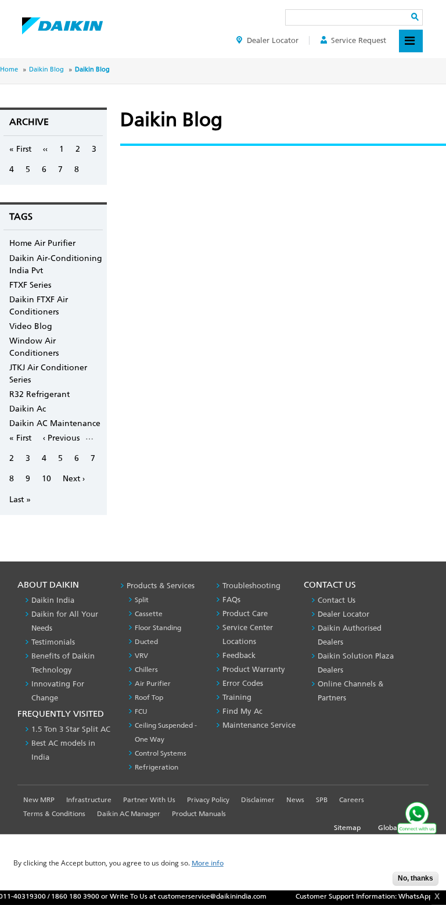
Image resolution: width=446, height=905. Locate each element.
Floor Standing (158, 628)
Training (236, 697)
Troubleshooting (251, 585)
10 (46, 479)
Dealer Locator (272, 40)
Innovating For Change (57, 690)
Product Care (245, 613)
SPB (322, 800)
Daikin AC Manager (128, 814)
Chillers (146, 670)
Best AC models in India (63, 750)
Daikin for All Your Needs (64, 621)
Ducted (146, 642)
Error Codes (242, 683)
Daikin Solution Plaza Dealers (356, 663)
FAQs (231, 599)
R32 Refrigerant (39, 394)
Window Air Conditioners (34, 347)
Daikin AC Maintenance (54, 423)
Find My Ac (242, 711)
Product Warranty (253, 669)
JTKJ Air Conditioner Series (48, 374)
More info (208, 863)
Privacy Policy (208, 800)
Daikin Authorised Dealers (350, 635)
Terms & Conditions (54, 814)
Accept (375, 882)
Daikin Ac (27, 409)
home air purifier (42, 243)
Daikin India (52, 600)
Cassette (149, 614)
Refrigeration (156, 767)
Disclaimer (258, 800)
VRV (141, 656)
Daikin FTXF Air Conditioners (38, 306)
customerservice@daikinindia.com (203, 896)
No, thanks (415, 878)
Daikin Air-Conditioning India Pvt (55, 264)
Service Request (358, 40)
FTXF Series (30, 285)
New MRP (39, 800)
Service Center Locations (247, 634)
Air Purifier (153, 683)
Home (9, 69)
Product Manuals (199, 814)
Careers (351, 800)
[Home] (62, 23)
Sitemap (347, 828)
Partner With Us (149, 800)
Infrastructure (89, 800)
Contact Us (336, 600)
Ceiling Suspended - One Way (166, 732)
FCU (141, 711)
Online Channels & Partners (350, 690)
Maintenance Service (259, 725)
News (295, 800)
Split (142, 600)
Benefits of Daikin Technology (63, 663)
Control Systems (160, 753)
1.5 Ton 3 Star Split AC (70, 729)
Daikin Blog (46, 69)
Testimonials (53, 642)
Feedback (239, 655)
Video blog (30, 326)
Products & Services (161, 585)
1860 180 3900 (66, 896)
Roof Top (149, 697)
